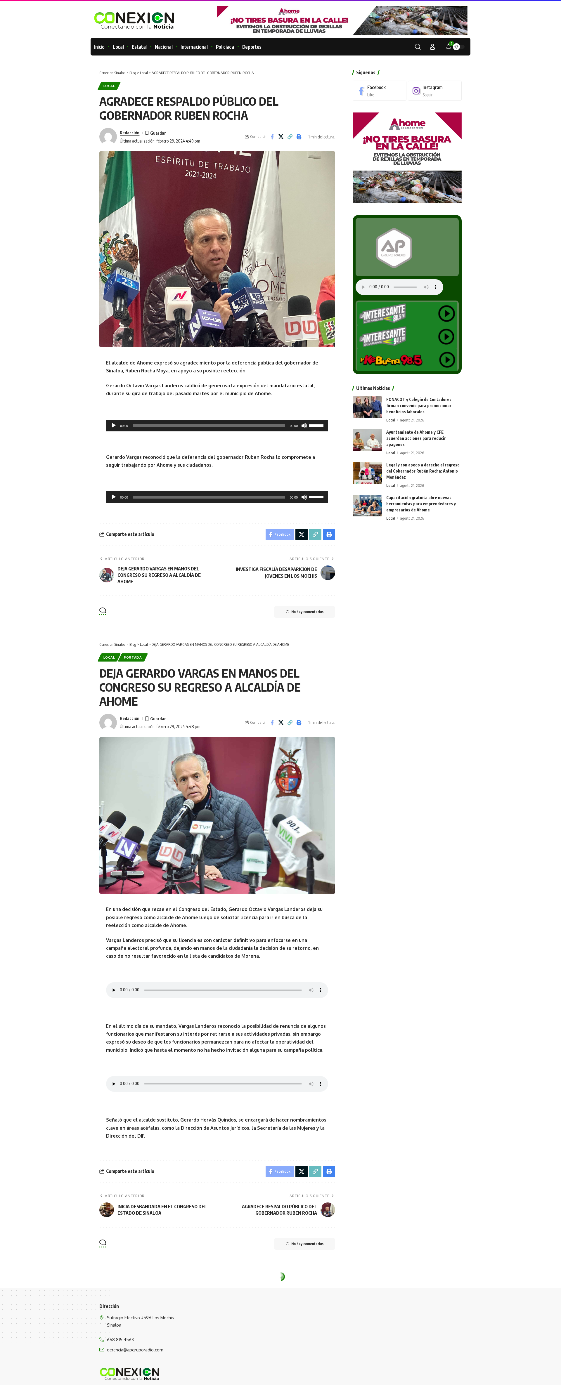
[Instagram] (435, 91)
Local (109, 86)
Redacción (129, 132)
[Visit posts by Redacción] (108, 136)
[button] (418, 47)
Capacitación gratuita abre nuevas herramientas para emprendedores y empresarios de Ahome (421, 504)
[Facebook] (379, 91)
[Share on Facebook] (272, 136)
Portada (133, 657)
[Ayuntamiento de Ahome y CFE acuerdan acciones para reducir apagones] (367, 440)
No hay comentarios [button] (307, 612)
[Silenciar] (304, 425)
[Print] (299, 136)
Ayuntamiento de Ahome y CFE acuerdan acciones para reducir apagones (416, 438)
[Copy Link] (290, 136)
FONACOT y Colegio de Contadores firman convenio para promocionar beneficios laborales (418, 405)
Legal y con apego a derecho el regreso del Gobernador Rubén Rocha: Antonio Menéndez (423, 471)
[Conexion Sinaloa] (129, 1374)
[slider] (317, 425)
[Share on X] (281, 136)
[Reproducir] (114, 425)
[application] (217, 425)
